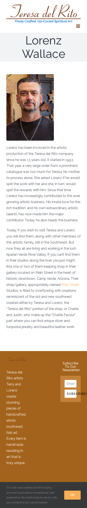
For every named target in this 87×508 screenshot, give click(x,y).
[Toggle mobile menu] (78, 26)
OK (72, 495)
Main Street (70, 285)
